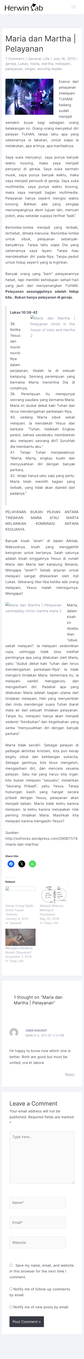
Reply (70, 1074)
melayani (62, 63)
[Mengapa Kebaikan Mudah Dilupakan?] (20, 937)
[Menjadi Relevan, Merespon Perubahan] (55, 895)
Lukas (23, 63)
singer (30, 69)
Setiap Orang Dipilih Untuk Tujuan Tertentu (19, 910)
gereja (10, 63)
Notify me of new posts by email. (41, 1307)
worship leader (49, 69)
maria (34, 63)
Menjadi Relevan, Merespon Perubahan (52, 910)
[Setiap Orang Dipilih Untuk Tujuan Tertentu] (20, 895)
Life (46, 59)
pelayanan (14, 69)
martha (47, 63)
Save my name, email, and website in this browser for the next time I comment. (41, 1271)
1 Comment (15, 59)
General (34, 59)
